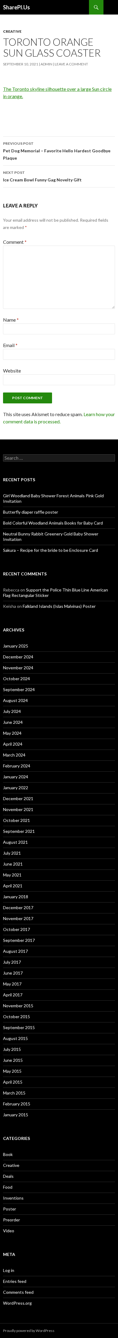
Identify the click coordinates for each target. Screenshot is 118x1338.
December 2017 (18, 907)
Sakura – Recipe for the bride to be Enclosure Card (50, 550)
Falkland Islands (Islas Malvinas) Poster (59, 606)
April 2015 (12, 1082)
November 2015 (18, 1005)
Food (7, 1187)
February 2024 (16, 765)
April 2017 (12, 994)
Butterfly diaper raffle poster (30, 512)
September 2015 (19, 1027)
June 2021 (13, 863)
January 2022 (15, 787)
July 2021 (12, 853)
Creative (12, 31)
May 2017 (12, 983)
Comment (15, 242)
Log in (8, 1270)
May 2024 (12, 733)
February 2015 (16, 1103)
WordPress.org (17, 1303)
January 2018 (15, 896)
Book (8, 1154)
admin (46, 64)
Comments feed (18, 1292)
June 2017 (13, 972)
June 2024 (13, 722)
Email (10, 345)
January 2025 (15, 645)
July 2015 (12, 1049)
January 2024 (15, 776)
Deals (8, 1176)
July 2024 (12, 711)
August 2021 (15, 842)
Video (8, 1230)
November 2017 (18, 918)
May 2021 (12, 874)
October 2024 (16, 678)
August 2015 (15, 1038)
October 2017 (16, 929)
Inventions (13, 1198)
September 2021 (19, 831)
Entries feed (14, 1281)
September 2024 (19, 689)
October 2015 (16, 1016)
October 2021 (16, 820)
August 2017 (15, 951)
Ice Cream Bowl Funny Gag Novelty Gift (42, 176)
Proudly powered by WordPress (28, 1330)
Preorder (11, 1219)
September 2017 (19, 940)
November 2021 (18, 809)
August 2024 (15, 700)
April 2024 (12, 744)
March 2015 (14, 1092)
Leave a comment (71, 64)
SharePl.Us (16, 7)
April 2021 (12, 885)
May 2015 (12, 1071)
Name (11, 320)
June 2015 (13, 1060)
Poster (9, 1208)
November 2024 (18, 667)
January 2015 (15, 1114)
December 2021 (18, 798)
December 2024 (18, 656)
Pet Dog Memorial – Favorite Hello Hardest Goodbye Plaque (56, 151)
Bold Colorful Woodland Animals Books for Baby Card (53, 522)
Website (12, 370)
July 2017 (12, 962)
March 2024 (14, 754)
